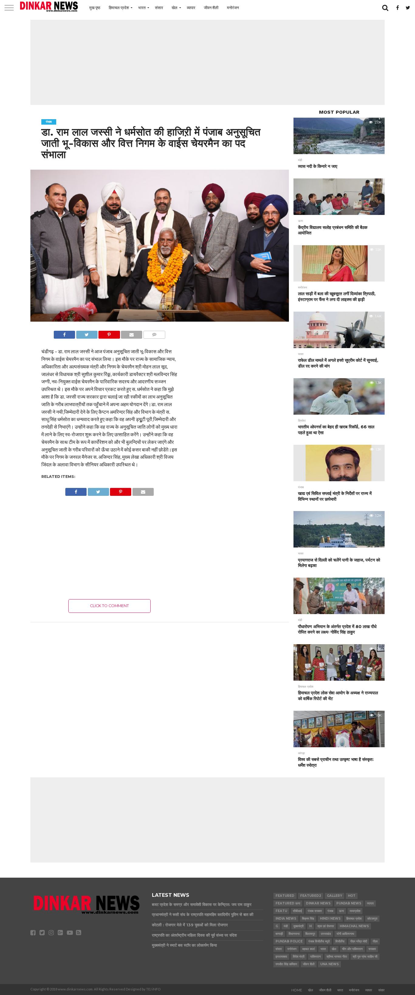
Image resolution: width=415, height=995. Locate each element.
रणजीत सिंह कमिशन (286, 964)
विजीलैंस (340, 941)
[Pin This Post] (109, 333)
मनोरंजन (233, 7)
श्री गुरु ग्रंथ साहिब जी (365, 957)
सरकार (372, 949)
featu (281, 911)
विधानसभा (294, 934)
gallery (334, 896)
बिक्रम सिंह (308, 919)
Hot (351, 896)
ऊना (341, 911)
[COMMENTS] (154, 333)
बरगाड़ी (279, 934)
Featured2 (310, 896)
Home (296, 990)
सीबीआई (297, 911)
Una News (329, 964)
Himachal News (354, 926)
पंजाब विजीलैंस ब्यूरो (319, 941)
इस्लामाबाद (281, 957)
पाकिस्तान (315, 957)
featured (285, 896)
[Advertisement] (207, 62)
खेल (174, 7)
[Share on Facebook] (64, 333)
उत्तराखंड (326, 934)
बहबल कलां (308, 949)
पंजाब (330, 911)
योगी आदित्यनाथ (345, 934)
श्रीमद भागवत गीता (337, 957)
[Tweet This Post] (87, 333)
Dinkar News (318, 903)
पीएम (375, 941)
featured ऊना (288, 903)
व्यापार (191, 7)
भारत (142, 7)
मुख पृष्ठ (94, 7)
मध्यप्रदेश (355, 911)
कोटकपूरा (372, 919)
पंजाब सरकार (315, 911)
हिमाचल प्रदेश (119, 7)
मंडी (286, 926)
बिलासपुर (310, 934)
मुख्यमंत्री (298, 926)
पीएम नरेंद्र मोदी (358, 941)
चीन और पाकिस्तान (352, 949)
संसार (159, 7)
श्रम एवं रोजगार (325, 926)
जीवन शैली (211, 7)
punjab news (348, 903)
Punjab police (289, 941)
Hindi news (330, 919)
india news (286, 919)
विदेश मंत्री (298, 957)
